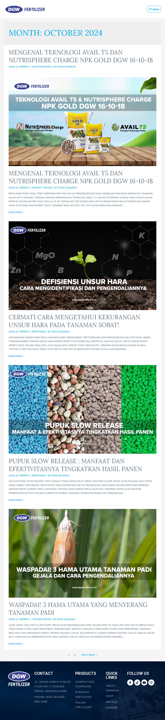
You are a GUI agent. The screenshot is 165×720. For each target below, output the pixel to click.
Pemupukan (38, 331)
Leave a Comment (19, 66)
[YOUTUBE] (144, 682)
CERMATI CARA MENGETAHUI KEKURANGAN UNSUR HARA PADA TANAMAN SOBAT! (74, 321)
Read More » (16, 212)
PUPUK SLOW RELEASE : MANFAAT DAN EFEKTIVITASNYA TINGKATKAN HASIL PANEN (75, 465)
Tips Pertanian (41, 619)
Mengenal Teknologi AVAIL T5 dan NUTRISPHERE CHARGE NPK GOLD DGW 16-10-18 (81, 56)
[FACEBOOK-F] (130, 682)
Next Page (90, 654)
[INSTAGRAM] (151, 682)
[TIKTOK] (137, 682)
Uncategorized (42, 66)
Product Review (42, 187)
